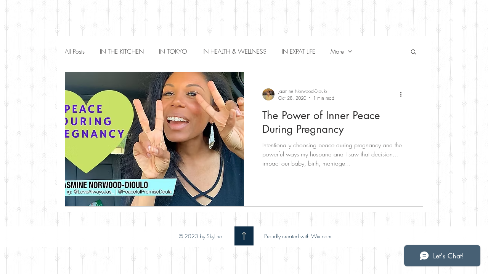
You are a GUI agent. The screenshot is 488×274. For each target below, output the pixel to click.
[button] (413, 52)
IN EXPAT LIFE (298, 51)
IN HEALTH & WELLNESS (234, 51)
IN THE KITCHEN (122, 51)
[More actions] (403, 94)
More (337, 51)
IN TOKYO (173, 51)
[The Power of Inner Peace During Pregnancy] (154, 139)
